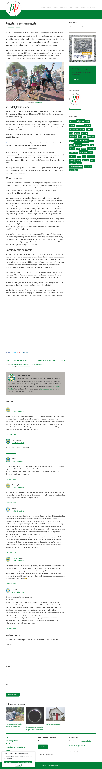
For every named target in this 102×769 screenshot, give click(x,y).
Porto (76, 152)
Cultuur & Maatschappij (16, 364)
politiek (71, 152)
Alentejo (72, 121)
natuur (78, 148)
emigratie (84, 133)
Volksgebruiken (30, 364)
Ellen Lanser (16, 558)
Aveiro (87, 121)
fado (80, 136)
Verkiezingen (79, 163)
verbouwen (72, 163)
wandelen (88, 167)
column (82, 130)
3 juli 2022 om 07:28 (18, 443)
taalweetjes (91, 157)
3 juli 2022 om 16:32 (18, 487)
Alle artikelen (9, 744)
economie (77, 133)
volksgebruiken (76, 166)
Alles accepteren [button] (10, 762)
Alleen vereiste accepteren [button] (24, 762)
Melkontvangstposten (53, 724)
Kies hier (76, 79)
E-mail (8, 675)
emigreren (73, 136)
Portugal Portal (86, 741)
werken (71, 170)
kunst (91, 141)
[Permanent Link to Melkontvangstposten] (55, 708)
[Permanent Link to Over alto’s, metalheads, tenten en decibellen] (15, 708)
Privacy (8, 750)
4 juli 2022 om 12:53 (18, 561)
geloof (71, 141)
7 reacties (18, 27)
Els (13, 589)
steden (78, 156)
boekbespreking (80, 125)
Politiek (24, 364)
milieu (92, 145)
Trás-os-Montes (85, 160)
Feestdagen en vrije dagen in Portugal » (51, 360)
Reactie (9, 645)
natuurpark (83, 148)
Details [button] (18, 765)
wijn (76, 170)
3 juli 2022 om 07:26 (18, 411)
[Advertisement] (35, 334)
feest (84, 136)
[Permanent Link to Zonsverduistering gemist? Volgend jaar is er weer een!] (35, 708)
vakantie (92, 160)
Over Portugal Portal (12, 741)
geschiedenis (81, 140)
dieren (71, 133)
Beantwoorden (11, 434)
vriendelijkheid (23, 366)
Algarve (80, 121)
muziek (72, 148)
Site (7, 685)
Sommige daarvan (46, 389)
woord (28, 366)
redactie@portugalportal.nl (77, 746)
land (71, 145)
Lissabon (77, 145)
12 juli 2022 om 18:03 (18, 592)
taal (84, 156)
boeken (87, 125)
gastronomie (90, 136)
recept (90, 152)
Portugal (83, 152)
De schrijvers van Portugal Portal (15, 747)
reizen (72, 156)
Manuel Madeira (38, 102)
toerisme (72, 160)
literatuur (85, 145)
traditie (78, 160)
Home (7, 738)
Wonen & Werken (38, 364)
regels (17, 366)
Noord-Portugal (91, 148)
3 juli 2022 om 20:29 (18, 511)
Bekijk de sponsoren (75, 109)
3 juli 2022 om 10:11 (18, 461)
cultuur (90, 129)
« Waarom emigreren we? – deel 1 (17, 360)
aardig (13, 366)
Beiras (72, 125)
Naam (8, 666)
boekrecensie (74, 130)
